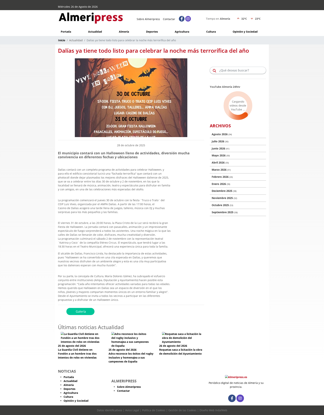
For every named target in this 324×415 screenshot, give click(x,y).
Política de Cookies (153, 410)
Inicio (61, 40)
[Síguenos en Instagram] (188, 19)
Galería (80, 311)
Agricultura (182, 31)
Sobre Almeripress (148, 19)
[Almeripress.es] (236, 377)
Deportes (152, 31)
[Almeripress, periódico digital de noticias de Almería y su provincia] (91, 17)
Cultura (211, 31)
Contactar (169, 19)
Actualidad (95, 31)
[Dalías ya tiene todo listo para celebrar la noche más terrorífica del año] (131, 97)
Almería (124, 31)
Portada (66, 31)
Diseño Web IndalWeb (213, 410)
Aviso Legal (132, 410)
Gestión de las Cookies (182, 410)
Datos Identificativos (109, 410)
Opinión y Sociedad (245, 31)
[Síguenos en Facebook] (181, 19)
